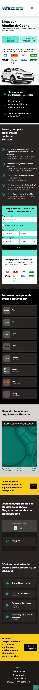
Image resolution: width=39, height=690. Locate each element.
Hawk (14, 334)
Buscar (19, 247)
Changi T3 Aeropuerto (21, 593)
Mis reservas (18, 671)
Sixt (13, 381)
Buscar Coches (10, 39)
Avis (13, 310)
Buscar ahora (34, 486)
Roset (14, 369)
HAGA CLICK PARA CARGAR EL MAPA (19, 424)
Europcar (15, 322)
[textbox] (19, 219)
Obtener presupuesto (29, 39)
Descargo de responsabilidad (18, 676)
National (15, 358)
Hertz (14, 346)
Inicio (18, 667)
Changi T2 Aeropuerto (21, 583)
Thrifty (14, 393)
